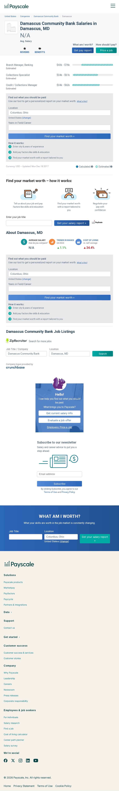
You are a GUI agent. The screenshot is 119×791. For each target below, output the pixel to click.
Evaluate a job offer (59, 420)
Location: (13, 107)
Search (103, 353)
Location (54, 349)
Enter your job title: (16, 217)
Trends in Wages (65, 240)
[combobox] (59, 112)
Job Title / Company (17, 349)
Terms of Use (50, 492)
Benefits (40, 52)
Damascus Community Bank (46, 16)
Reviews (24, 52)
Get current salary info (59, 413)
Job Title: (14, 531)
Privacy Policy (68, 492)
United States (10, 16)
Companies (25, 16)
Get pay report (83, 50)
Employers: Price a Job (59, 427)
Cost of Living (90, 240)
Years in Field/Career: (20, 122)
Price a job (106, 50)
